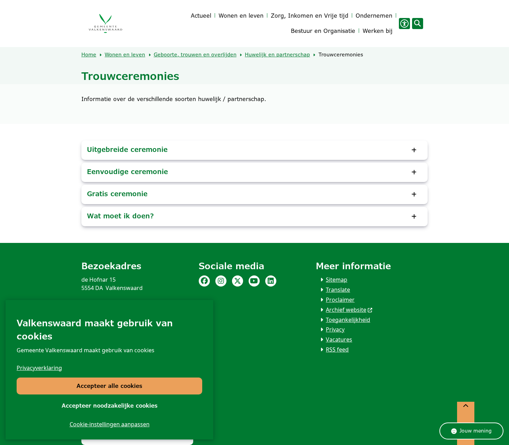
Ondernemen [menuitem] (374, 15)
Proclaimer (340, 299)
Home (88, 55)
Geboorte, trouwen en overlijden (195, 55)
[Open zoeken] (417, 23)
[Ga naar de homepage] (105, 23)
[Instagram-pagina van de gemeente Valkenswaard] (220, 281)
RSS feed (337, 349)
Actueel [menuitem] (201, 15)
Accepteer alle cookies (109, 386)
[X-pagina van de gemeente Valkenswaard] (237, 281)
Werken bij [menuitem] (378, 31)
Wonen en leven (125, 55)
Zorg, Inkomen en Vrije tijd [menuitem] (309, 15)
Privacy (335, 329)
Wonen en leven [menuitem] (241, 15)
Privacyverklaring (39, 368)
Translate (338, 289)
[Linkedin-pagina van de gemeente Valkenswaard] (270, 281)
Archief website (346, 310)
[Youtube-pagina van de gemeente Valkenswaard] (254, 281)
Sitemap (336, 279)
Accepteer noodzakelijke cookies (110, 405)
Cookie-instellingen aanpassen (110, 424)
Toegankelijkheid (348, 320)
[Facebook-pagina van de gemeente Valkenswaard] (204, 281)
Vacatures (339, 339)
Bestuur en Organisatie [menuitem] (323, 31)
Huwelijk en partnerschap (277, 55)
